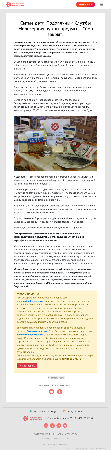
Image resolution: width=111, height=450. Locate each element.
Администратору (67, 434)
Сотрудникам (42, 434)
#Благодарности (56, 377)
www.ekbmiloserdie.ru (30, 301)
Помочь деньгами (37, 331)
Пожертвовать (26, 365)
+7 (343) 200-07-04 (83, 418)
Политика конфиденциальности (55, 438)
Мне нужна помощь (45, 411)
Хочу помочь (85, 4)
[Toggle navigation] (101, 4)
